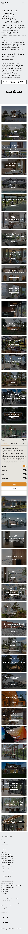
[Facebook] (2, 917)
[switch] (25, 470)
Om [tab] (23, 443)
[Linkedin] (8, 917)
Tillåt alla (14, 484)
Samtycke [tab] (5, 443)
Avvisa (14, 492)
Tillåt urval (14, 488)
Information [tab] (14, 443)
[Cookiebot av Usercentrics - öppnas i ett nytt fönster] (21, 440)
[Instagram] (5, 917)
